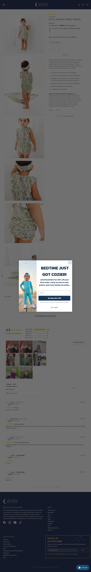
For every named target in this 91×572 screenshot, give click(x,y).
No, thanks (54, 307)
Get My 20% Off (54, 298)
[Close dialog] (69, 262)
